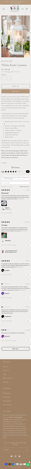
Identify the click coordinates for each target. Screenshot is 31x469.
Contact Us (6, 370)
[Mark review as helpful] (28, 213)
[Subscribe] (26, 449)
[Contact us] (28, 464)
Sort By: (21, 186)
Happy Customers (8, 378)
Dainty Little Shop (17, 467)
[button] (4, 9)
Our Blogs (5, 382)
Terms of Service (7, 405)
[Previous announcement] (3, 2)
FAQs (4, 374)
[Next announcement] (28, 2)
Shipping (9, 71)
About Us (5, 366)
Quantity (3, 74)
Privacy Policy (7, 393)
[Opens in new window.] (3, 271)
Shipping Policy (7, 401)
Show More (21, 198)
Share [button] (4, 163)
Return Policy (6, 397)
